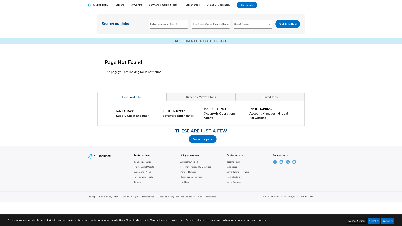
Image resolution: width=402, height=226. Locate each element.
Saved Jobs (270, 97)
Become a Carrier (234, 162)
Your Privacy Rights (129, 196)
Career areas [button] (192, 4)
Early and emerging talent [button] (164, 4)
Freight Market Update (144, 167)
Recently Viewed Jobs (201, 97)
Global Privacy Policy (108, 196)
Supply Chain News (142, 172)
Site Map (91, 196)
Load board (232, 167)
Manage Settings (356, 220)
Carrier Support (234, 182)
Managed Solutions (188, 172)
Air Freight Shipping (189, 162)
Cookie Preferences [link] (207, 196)
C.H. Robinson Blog (142, 162)
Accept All (374, 220)
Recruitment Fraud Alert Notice (201, 41)
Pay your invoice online (144, 177)
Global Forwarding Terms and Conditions (176, 196)
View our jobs (202, 139)
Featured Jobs (131, 97)
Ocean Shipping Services (191, 177)
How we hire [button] (136, 4)
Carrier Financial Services (238, 172)
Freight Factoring (234, 177)
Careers (119, 4)
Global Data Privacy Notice (137, 220)
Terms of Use (148, 196)
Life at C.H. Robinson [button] (218, 4)
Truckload (184, 182)
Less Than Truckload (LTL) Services (195, 167)
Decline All (387, 220)
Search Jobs (247, 4)
